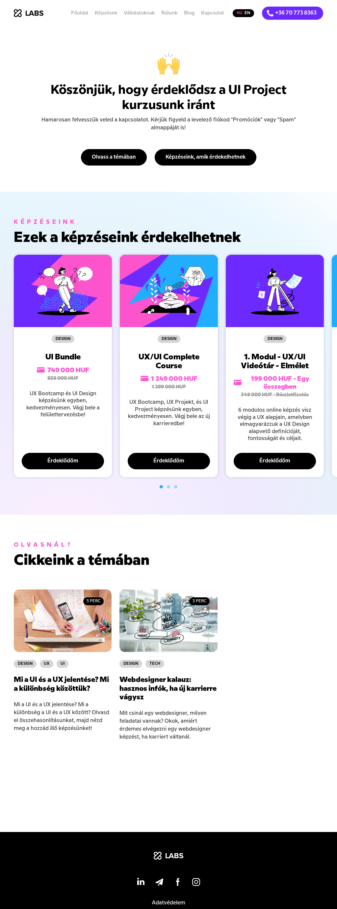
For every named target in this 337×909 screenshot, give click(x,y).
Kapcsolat (212, 13)
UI (63, 663)
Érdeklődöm (62, 460)
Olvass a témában (114, 157)
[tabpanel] (63, 366)
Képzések (106, 13)
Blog (189, 13)
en (247, 13)
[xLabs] (168, 857)
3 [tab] (175, 486)
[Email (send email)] (159, 883)
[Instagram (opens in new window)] (196, 883)
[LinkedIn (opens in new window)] (141, 883)
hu (240, 13)
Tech (154, 663)
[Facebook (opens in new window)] (177, 883)
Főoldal (79, 13)
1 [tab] (161, 486)
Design (63, 339)
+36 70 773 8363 (296, 13)
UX (46, 663)
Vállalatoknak (139, 13)
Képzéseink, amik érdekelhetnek (206, 157)
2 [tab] (168, 486)
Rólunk (169, 13)
